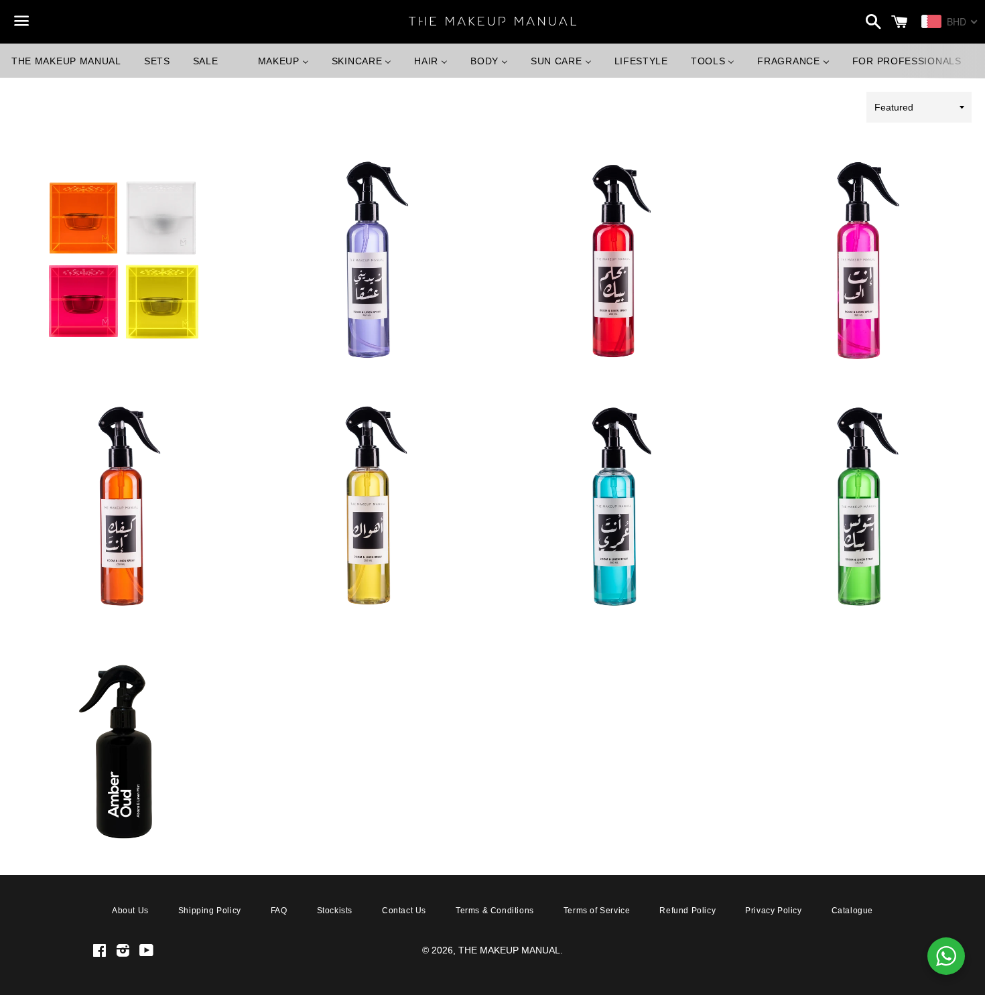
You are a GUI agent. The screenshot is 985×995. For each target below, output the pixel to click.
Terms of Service (597, 910)
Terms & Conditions (495, 910)
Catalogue (852, 910)
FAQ (279, 910)
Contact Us (404, 910)
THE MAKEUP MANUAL (509, 950)
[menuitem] (66, 61)
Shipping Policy (209, 910)
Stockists (334, 910)
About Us (130, 910)
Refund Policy (687, 910)
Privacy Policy (773, 910)
